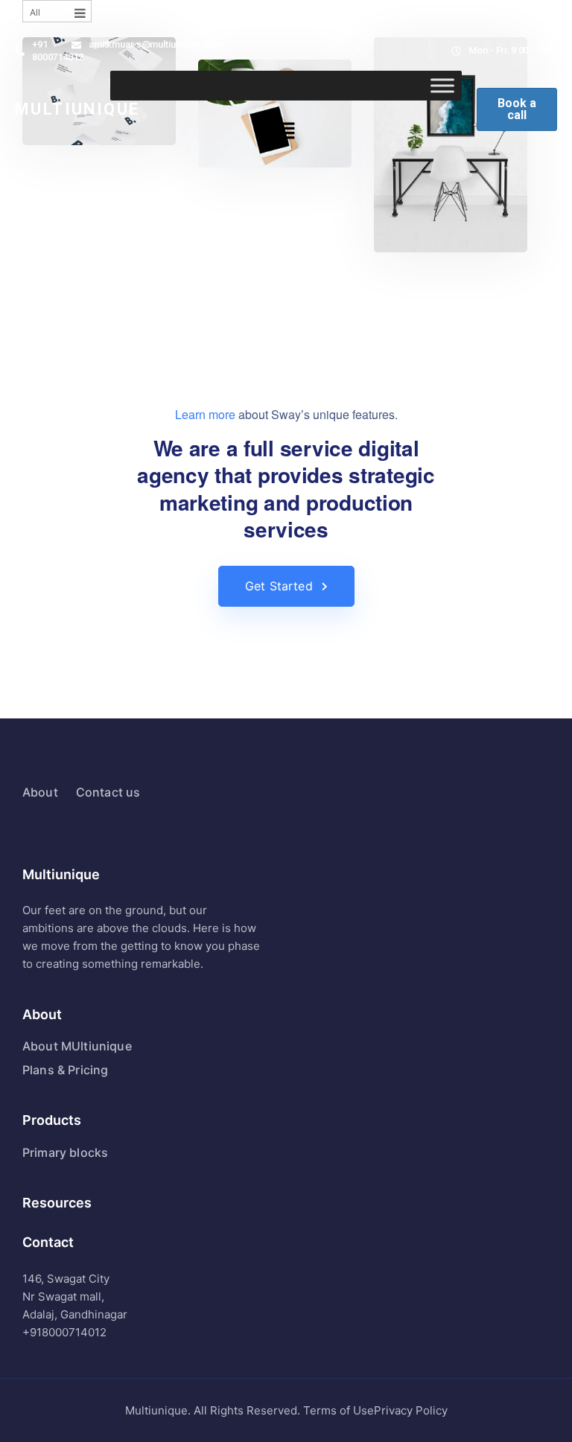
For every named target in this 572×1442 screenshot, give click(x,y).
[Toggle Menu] (442, 85)
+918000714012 (64, 1332)
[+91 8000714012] (20, 51)
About (40, 792)
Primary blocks (65, 1152)
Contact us (108, 792)
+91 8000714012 (57, 51)
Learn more (205, 414)
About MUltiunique (77, 1046)
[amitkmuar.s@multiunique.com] (76, 45)
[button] (286, 131)
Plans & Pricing (65, 1069)
